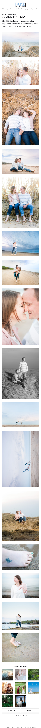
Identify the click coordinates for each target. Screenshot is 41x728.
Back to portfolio (20, 715)
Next (29, 710)
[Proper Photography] (20, 5)
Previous (11, 710)
